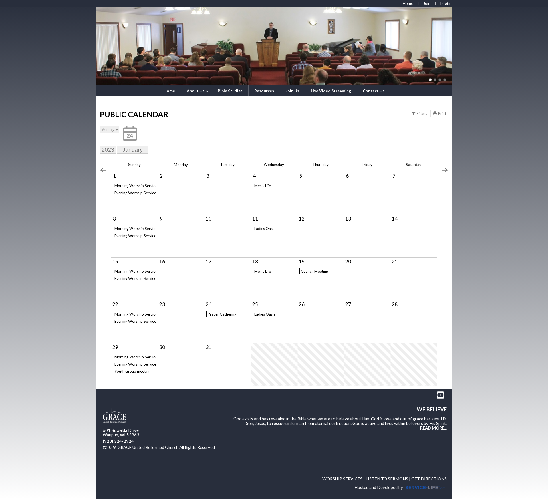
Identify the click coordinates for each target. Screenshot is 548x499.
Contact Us (373, 90)
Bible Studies (230, 90)
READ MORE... (433, 428)
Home (169, 90)
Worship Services (342, 478)
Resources (264, 90)
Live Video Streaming (331, 90)
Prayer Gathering (222, 314)
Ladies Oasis (264, 228)
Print (442, 113)
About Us (198, 90)
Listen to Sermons (387, 478)
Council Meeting (314, 271)
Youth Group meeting (132, 371)
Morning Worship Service (135, 185)
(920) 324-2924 (118, 441)
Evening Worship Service (135, 193)
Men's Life (262, 185)
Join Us (292, 90)
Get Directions (429, 478)
